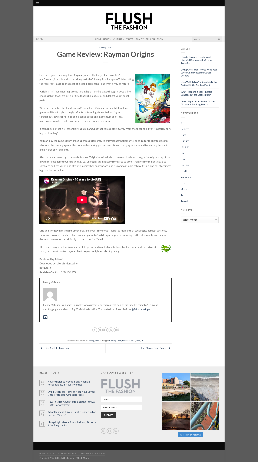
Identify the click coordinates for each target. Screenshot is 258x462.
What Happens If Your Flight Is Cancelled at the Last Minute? (196, 93)
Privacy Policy (68, 453)
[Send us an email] (109, 431)
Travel (130, 39)
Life (183, 183)
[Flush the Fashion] (129, 21)
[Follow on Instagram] (37, 39)
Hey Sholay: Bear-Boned (154, 347)
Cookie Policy (85, 453)
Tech (109, 47)
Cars (183, 134)
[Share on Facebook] (94, 329)
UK (142, 340)
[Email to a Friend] (105, 329)
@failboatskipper (141, 309)
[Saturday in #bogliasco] (205, 387)
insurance (186, 177)
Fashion (150, 39)
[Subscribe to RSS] (41, 39)
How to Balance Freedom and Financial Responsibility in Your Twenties (196, 60)
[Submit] (219, 39)
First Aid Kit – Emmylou (56, 347)
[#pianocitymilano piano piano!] (176, 387)
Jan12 (132, 340)
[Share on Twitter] (100, 329)
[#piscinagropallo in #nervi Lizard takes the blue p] (205, 416)
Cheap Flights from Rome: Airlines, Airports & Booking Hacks (198, 103)
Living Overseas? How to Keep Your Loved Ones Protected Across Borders (199, 72)
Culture (117, 39)
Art (183, 123)
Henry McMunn (123, 340)
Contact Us (53, 453)
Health (107, 39)
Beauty (140, 39)
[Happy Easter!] (176, 416)
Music (184, 189)
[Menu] (37, 3)
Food (160, 39)
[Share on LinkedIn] (116, 329)
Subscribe (100, 453)
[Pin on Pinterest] (111, 329)
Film (183, 153)
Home (98, 39)
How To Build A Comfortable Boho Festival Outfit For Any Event (199, 84)
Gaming (102, 47)
